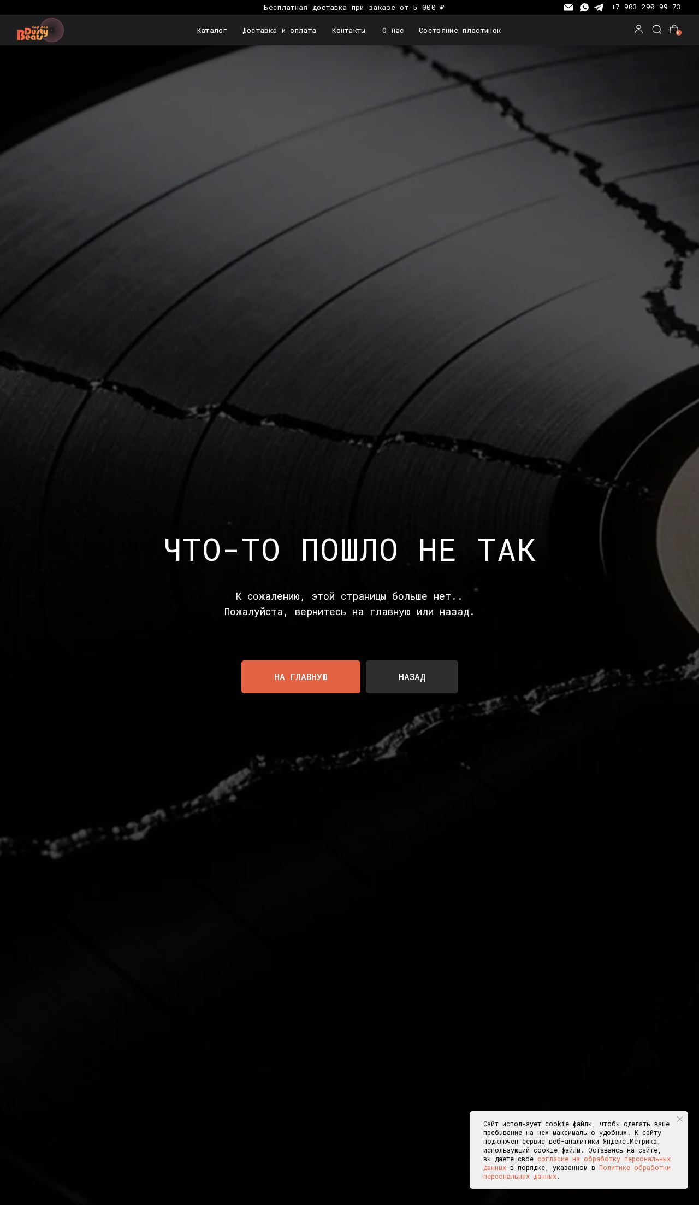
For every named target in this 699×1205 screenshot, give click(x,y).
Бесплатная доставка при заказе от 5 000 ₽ (354, 7)
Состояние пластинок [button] (460, 30)
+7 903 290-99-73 (646, 6)
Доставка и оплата (279, 30)
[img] (42, 30)
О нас (393, 30)
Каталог (212, 30)
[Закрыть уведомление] (679, 1119)
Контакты (349, 30)
